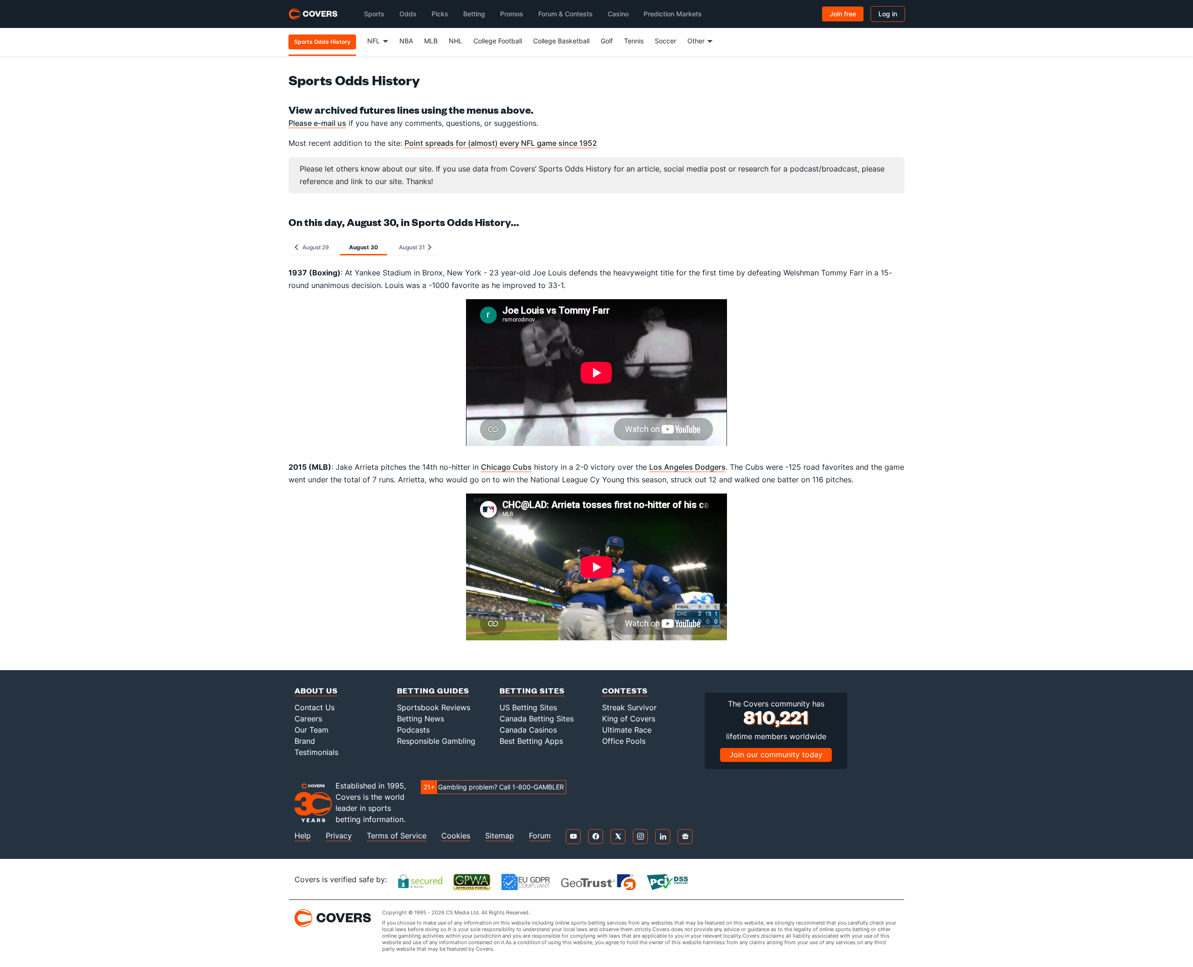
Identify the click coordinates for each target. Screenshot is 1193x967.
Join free (843, 14)
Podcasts (413, 729)
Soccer (665, 41)
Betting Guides (433, 690)
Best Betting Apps (531, 741)
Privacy (339, 835)
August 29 (314, 247)
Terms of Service (396, 835)
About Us (316, 690)
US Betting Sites (528, 707)
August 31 (412, 247)
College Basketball (561, 41)
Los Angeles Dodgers (687, 467)
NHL (455, 41)
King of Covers (628, 718)
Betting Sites (532, 690)
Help (303, 835)
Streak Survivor (629, 707)
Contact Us (315, 707)
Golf (607, 41)
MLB (431, 41)
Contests (625, 690)
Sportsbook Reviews (433, 707)
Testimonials (316, 752)
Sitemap (499, 835)
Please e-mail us (317, 123)
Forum (540, 835)
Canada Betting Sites (537, 718)
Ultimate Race (626, 729)
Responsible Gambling (436, 741)
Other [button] (696, 41)
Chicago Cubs (506, 467)
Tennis (634, 41)
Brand (305, 741)
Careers (308, 718)
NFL (373, 41)
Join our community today (776, 754)
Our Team (312, 729)
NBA (406, 41)
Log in (887, 14)
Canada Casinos (528, 729)
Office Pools (623, 741)
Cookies (455, 835)
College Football (497, 41)
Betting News (420, 718)
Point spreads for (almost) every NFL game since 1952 (501, 143)
